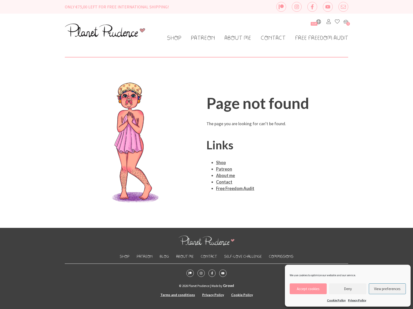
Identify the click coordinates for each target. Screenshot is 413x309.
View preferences (387, 289)
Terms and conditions (177, 295)
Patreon (203, 38)
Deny (348, 289)
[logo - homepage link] (105, 31)
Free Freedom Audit (321, 38)
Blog (164, 256)
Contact (273, 38)
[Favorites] (337, 21)
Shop (174, 38)
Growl (228, 285)
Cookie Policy (336, 300)
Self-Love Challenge (243, 256)
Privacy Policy (357, 300)
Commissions (281, 256)
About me (237, 38)
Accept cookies (308, 289)
